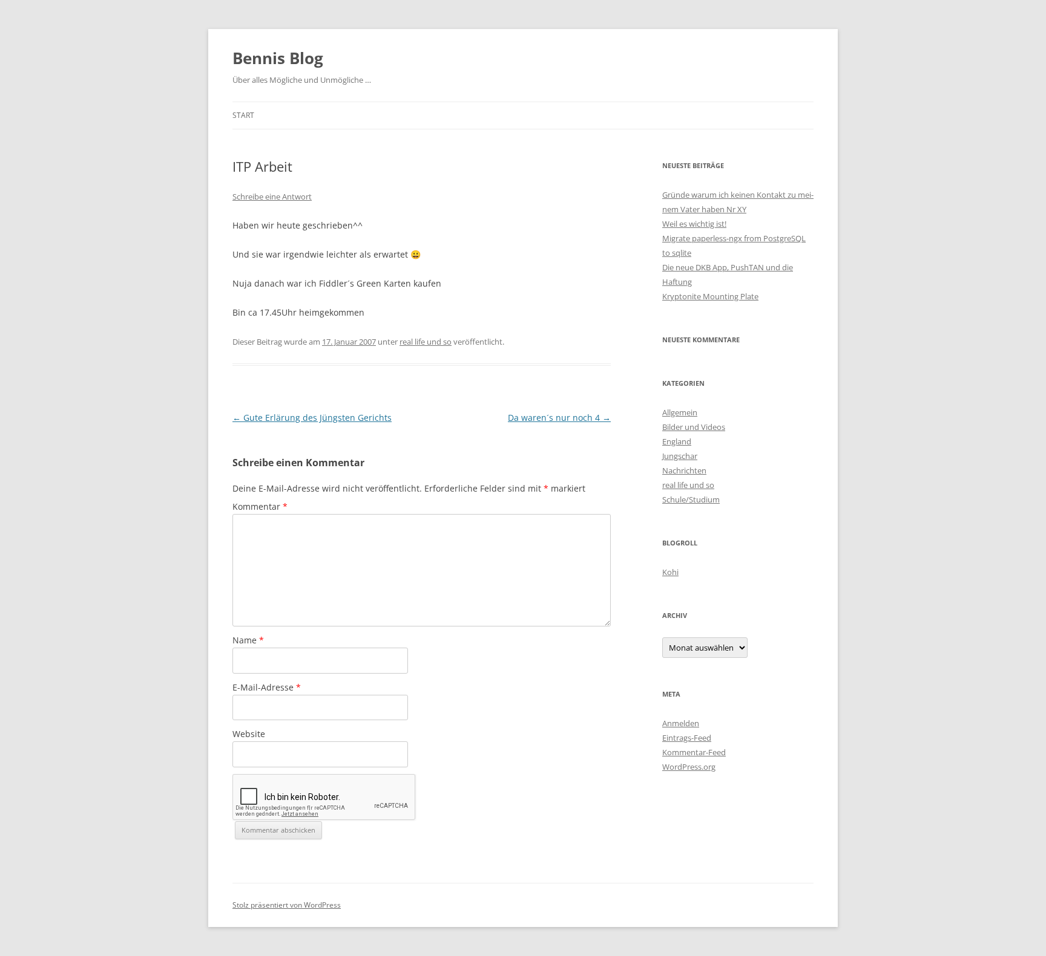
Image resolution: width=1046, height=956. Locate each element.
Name (248, 640)
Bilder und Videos (693, 426)
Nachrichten (684, 470)
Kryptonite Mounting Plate (710, 296)
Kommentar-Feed (694, 752)
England (676, 441)
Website (248, 734)
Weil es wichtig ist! (694, 223)
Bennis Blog (277, 58)
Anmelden (680, 723)
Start (243, 115)
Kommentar (260, 506)
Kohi (670, 572)
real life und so (426, 341)
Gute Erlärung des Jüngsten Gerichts (312, 417)
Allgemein (679, 412)
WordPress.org (688, 766)
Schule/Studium (691, 499)
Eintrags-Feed (686, 737)
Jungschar (679, 455)
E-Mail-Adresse (266, 687)
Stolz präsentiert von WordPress (286, 905)
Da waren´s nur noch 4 (559, 417)
